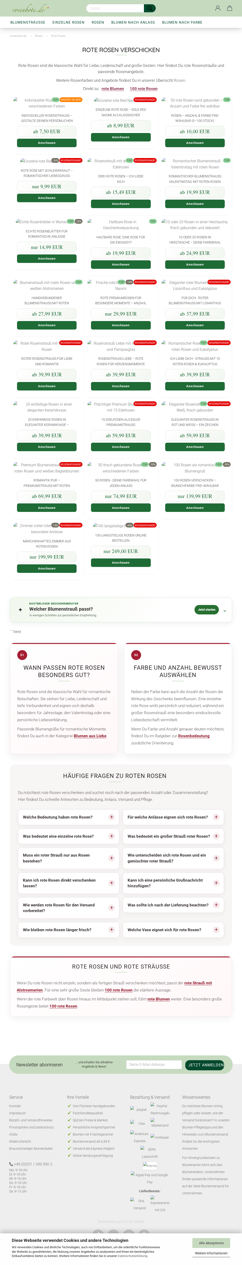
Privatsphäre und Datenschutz (31, 1127)
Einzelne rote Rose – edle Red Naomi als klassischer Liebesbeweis (121, 112)
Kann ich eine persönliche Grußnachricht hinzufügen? (165, 883)
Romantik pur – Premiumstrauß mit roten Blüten (47, 482)
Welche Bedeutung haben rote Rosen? (57, 817)
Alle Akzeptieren (211, 1243)
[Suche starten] (150, 8)
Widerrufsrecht (20, 1141)
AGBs (13, 1134)
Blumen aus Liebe (90, 735)
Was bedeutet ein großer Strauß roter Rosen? (169, 836)
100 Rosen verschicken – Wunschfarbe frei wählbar (195, 482)
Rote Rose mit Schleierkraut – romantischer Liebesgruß (47, 173)
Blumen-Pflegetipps (196, 1127)
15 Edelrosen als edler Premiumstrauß (120, 422)
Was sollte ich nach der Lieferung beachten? (168, 905)
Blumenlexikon (192, 1172)
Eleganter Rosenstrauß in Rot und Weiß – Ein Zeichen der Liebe (195, 422)
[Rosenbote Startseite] (32, 8)
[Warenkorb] (230, 8)
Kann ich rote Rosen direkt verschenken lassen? (59, 883)
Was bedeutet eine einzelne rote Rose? (58, 836)
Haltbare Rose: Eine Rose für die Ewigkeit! (120, 239)
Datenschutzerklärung (132, 1256)
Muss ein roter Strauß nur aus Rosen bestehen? (56, 858)
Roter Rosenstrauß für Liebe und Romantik (47, 361)
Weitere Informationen (211, 1253)
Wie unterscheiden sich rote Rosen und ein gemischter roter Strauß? (167, 858)
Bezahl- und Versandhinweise (30, 1120)
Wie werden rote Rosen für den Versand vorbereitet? (59, 908)
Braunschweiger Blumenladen (31, 1148)
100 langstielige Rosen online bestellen (121, 537)
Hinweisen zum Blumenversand (205, 1134)
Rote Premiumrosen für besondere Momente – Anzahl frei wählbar (120, 300)
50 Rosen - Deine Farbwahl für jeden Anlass (121, 482)
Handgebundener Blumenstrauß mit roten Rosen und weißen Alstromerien (47, 300)
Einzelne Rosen (68, 22)
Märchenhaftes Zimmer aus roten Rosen (47, 543)
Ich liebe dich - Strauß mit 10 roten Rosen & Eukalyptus (195, 361)
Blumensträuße (27, 22)
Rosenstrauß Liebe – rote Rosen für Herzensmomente (121, 361)
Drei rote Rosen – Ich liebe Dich (120, 178)
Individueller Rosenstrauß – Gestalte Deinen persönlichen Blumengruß (47, 118)
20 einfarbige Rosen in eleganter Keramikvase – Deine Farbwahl (47, 422)
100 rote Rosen (144, 88)
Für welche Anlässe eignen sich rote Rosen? (168, 817)
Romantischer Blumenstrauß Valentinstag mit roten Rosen (195, 178)
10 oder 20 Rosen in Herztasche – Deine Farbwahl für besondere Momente (194, 239)
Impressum (17, 1113)
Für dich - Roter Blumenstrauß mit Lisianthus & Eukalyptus (195, 300)
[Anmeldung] (218, 8)
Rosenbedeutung (194, 735)
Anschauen (47, 143)
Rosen (98, 22)
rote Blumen (113, 88)
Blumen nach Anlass (133, 22)
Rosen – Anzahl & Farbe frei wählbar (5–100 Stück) (195, 118)
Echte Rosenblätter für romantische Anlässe (47, 233)
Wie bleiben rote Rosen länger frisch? (57, 929)
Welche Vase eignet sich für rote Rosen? (164, 929)
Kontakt (15, 1106)
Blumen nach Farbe (182, 22)
